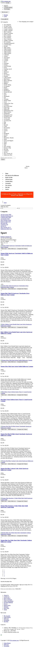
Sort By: (3, 241)
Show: (2, 242)
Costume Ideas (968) (6, 217)
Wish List (6, 618)
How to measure (8, 599)
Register (6, 15)
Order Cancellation (8, 601)
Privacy (6, 604)
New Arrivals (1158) (6, 220)
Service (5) (3, 226)
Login (5, 16)
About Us (6, 595)
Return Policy (7, 605)
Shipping (6, 606)
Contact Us (6, 596)
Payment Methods (8, 602)
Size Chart (6, 608)
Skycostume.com (14, 640)
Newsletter (6, 620)
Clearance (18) (4, 224)
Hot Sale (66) (4, 223)
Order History (7, 617)
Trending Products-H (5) (7, 216)
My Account (7, 616)
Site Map (6, 621)
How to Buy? (7, 598)
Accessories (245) (5, 219)
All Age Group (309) (6, 214)
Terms (5, 609)
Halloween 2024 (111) (6, 229)
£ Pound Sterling (8, 7)
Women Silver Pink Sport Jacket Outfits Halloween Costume (17, 366)
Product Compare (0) (6, 236)
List (10, 238)
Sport (5, 202)
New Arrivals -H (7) (6, 227)
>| (4, 575)
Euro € (5, 5)
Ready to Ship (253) (6, 221)
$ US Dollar (7, 9)
